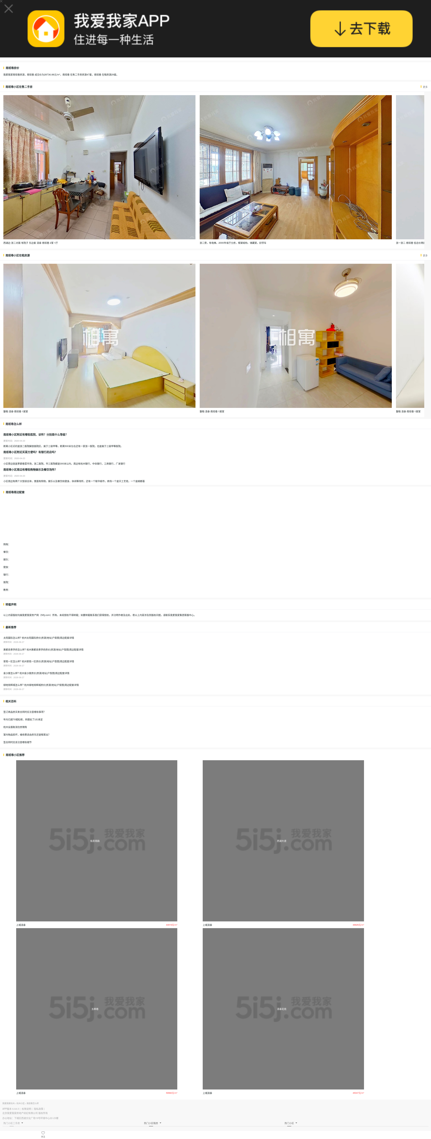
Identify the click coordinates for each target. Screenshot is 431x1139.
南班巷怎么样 (33, 1103)
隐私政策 (38, 1108)
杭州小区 (20, 1103)
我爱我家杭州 (8, 1103)
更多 (425, 86)
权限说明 (26, 1108)
